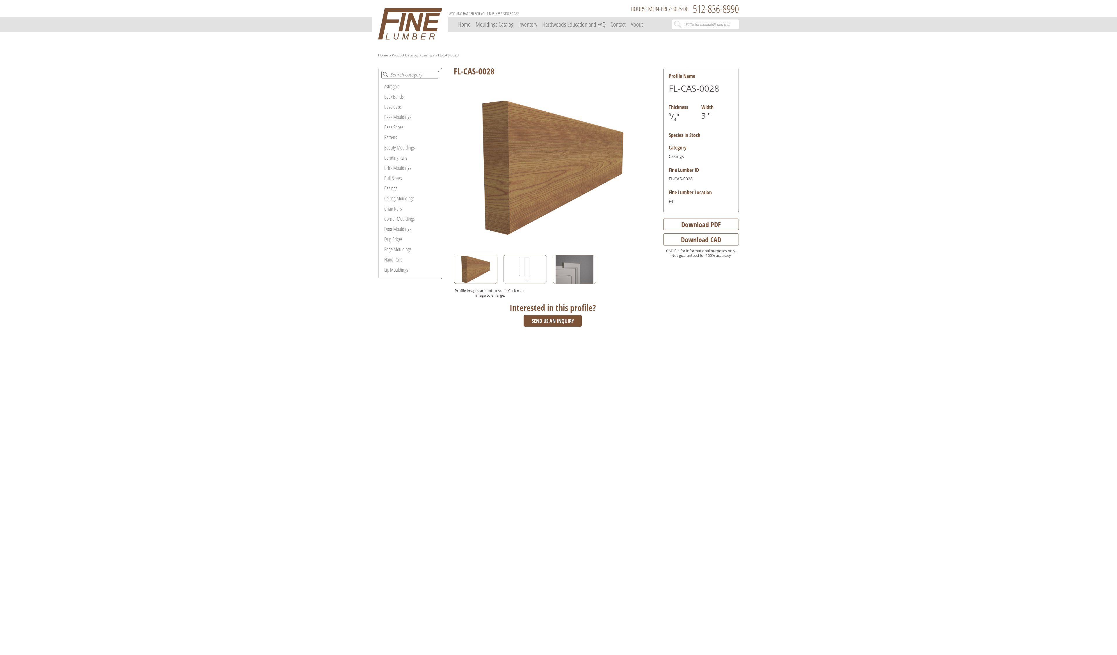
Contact (618, 24)
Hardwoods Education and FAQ (574, 24)
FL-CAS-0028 (448, 55)
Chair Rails (393, 208)
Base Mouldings (397, 116)
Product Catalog (405, 55)
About (637, 24)
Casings (427, 55)
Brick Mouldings (397, 167)
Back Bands (394, 96)
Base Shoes (393, 127)
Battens (390, 137)
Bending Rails (395, 157)
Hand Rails (393, 259)
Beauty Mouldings (399, 147)
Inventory (527, 24)
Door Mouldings (397, 228)
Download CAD (701, 239)
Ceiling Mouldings (399, 198)
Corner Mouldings (399, 218)
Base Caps (393, 106)
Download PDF (701, 224)
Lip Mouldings (396, 269)
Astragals (391, 86)
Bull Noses (393, 178)
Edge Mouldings (398, 249)
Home (464, 24)
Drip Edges (393, 239)
